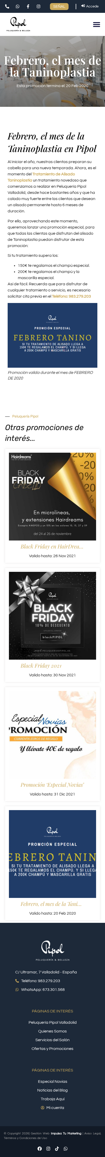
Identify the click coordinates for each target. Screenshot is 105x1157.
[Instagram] (48, 1148)
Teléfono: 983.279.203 (71, 296)
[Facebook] (39, 1148)
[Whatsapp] (65, 1148)
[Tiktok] (56, 1148)
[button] (96, 24)
